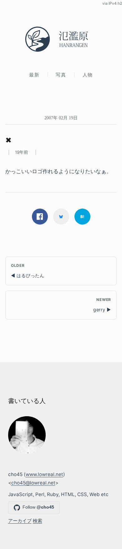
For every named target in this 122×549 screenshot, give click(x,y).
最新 (34, 75)
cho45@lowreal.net (33, 483)
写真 (61, 75)
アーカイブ (20, 521)
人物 (88, 75)
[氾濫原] (61, 39)
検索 (37, 521)
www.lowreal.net (44, 474)
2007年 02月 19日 (61, 117)
